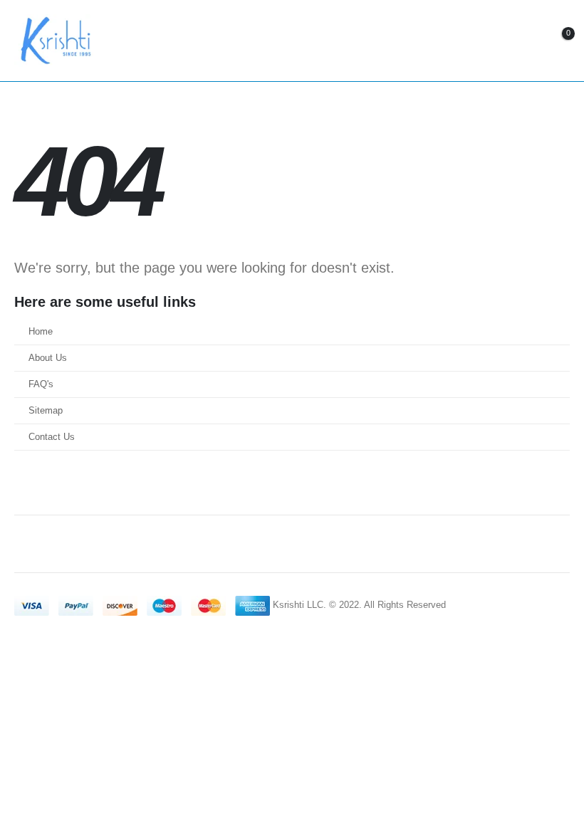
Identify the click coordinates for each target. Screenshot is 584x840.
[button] (478, 40)
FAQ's (40, 384)
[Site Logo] (53, 40)
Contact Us (51, 437)
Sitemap (45, 411)
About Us (47, 358)
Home (40, 332)
